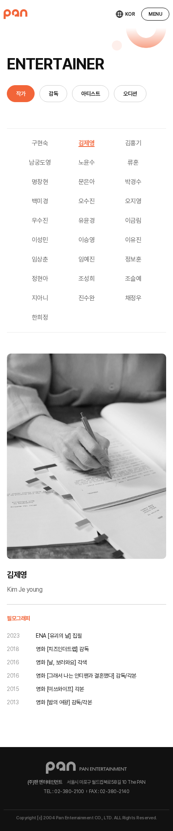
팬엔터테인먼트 (15, 14)
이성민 (40, 240)
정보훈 (133, 259)
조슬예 (133, 279)
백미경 (40, 201)
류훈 (133, 162)
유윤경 (86, 220)
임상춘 (40, 259)
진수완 (86, 298)
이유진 (133, 240)
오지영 (133, 201)
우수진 (40, 220)
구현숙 (40, 143)
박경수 (133, 182)
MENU (155, 14)
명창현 (40, 182)
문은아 (86, 182)
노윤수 (86, 162)
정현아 (40, 279)
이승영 (86, 240)
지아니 (40, 298)
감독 (53, 93)
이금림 (133, 220)
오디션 (130, 93)
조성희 (86, 279)
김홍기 (133, 143)
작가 (20, 93)
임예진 (86, 259)
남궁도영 (40, 162)
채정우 (133, 298)
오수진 (86, 201)
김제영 (86, 143)
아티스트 (90, 93)
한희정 (40, 317)
